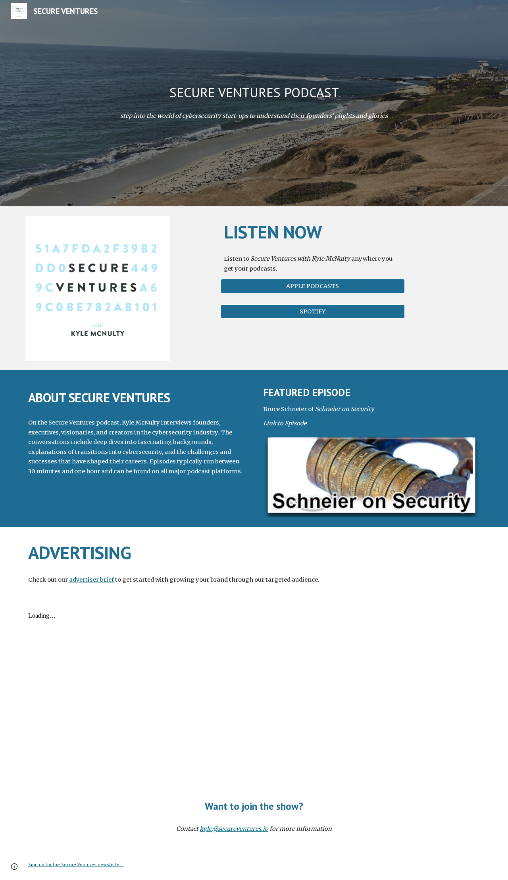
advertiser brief (91, 579)
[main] (254, 93)
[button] (14, 866)
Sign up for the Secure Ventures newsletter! (76, 864)
